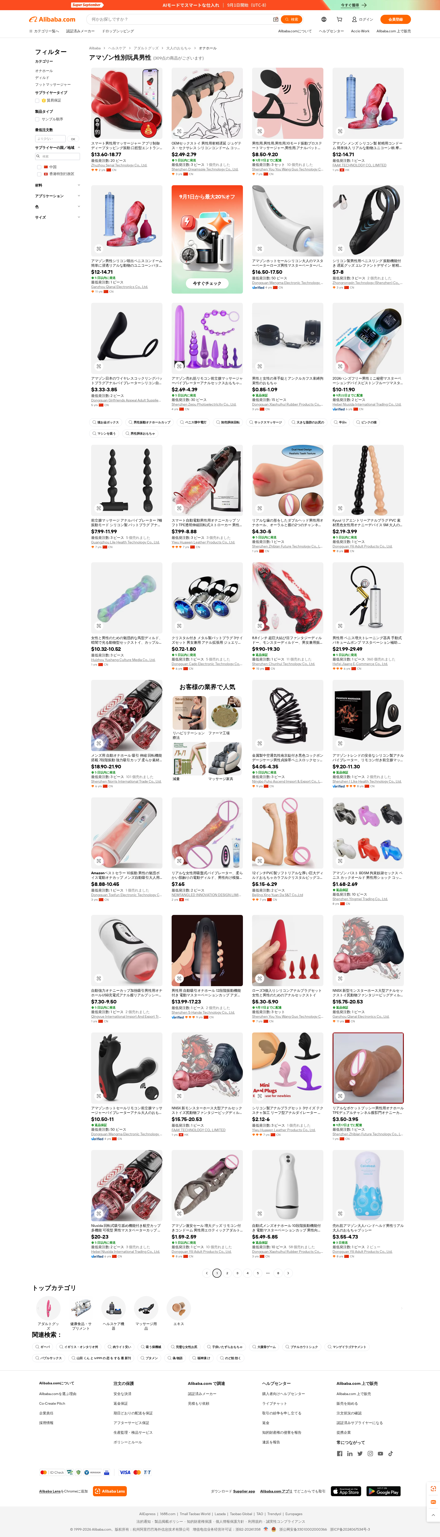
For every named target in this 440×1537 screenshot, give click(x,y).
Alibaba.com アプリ (276, 1491)
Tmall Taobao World (195, 1514)
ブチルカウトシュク (304, 1347)
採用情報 (46, 1423)
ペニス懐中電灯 (196, 422)
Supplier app (244, 1491)
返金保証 (121, 1403)
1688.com (167, 1514)
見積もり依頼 (198, 1403)
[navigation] (57, 661)
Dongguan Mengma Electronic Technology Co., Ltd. (287, 283)
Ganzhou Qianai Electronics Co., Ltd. (119, 287)
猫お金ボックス (108, 422)
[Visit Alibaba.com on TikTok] (391, 1453)
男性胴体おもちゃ (143, 433)
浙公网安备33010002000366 (303, 1529)
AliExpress (147, 1514)
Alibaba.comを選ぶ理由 (57, 1394)
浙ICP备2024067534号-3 (350, 1529)
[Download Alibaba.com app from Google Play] (383, 1491)
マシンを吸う (107, 433)
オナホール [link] (208, 48)
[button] (276, 19)
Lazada (220, 1514)
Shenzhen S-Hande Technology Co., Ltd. (203, 1012)
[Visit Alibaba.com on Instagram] (370, 1453)
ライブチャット (274, 1403)
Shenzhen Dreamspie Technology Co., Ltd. (205, 169)
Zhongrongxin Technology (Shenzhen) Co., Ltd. (368, 283)
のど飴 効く (233, 1358)
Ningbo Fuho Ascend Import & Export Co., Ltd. (287, 781)
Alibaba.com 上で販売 (354, 1394)
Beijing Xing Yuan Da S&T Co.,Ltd (277, 895)
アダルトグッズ (146, 48)
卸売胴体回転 (230, 422)
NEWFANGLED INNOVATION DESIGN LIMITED (207, 895)
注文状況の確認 (349, 1413)
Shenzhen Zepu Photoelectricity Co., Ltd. (204, 404)
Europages (293, 1514)
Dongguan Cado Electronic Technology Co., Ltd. (207, 664)
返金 (265, 1423)
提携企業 (344, 1432)
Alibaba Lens (50, 1491)
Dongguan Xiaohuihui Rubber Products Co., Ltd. (287, 404)
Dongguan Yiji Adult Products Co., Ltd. (362, 546)
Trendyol (274, 1514)
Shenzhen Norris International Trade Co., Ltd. (126, 781)
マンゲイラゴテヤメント (349, 1347)
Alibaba (95, 48)
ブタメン (152, 1358)
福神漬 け (203, 1358)
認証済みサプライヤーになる (360, 1423)
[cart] (340, 20)
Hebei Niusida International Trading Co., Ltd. (367, 404)
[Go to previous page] (206, 1273)
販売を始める (347, 1403)
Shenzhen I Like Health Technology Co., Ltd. (367, 781)
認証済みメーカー (202, 1394)
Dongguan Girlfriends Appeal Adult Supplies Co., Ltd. (126, 400)
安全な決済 (122, 1394)
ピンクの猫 (369, 422)
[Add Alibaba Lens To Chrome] (110, 1491)
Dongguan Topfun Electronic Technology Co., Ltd (126, 895)
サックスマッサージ (268, 422)
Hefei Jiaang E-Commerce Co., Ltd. (360, 664)
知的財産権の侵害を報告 (281, 1432)
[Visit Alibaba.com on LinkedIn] (350, 1453)
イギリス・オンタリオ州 (81, 1347)
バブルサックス (51, 1358)
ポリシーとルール (128, 1442)
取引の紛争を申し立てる (281, 1413)
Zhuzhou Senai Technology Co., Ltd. (119, 165)
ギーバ (45, 1347)
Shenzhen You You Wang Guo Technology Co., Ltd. (287, 169)
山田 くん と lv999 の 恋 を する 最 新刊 (104, 1358)
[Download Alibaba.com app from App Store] (346, 1491)
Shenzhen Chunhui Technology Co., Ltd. (283, 664)
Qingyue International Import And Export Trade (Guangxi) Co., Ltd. (126, 1016)
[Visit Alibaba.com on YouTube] (380, 1453)
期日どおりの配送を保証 (133, 1413)
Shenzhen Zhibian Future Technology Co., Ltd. (287, 546)
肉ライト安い (122, 1347)
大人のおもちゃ (178, 48)
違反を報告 (271, 1442)
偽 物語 (178, 1358)
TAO (259, 1514)
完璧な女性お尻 (186, 1347)
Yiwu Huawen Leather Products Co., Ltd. (203, 542)
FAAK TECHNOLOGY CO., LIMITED (360, 165)
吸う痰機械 (153, 1347)
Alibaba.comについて (56, 1383)
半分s (343, 422)
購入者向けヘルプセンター (283, 1394)
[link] (433, 1488)
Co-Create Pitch (52, 1403)
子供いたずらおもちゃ (227, 1347)
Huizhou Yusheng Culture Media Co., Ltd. (123, 660)
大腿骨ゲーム (266, 1347)
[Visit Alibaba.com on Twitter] (360, 1453)
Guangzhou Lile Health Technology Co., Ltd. (125, 542)
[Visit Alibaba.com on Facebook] (340, 1453)
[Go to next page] (288, 1273)
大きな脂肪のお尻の (310, 422)
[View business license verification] (266, 1529)
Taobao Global (241, 1514)
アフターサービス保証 (131, 1423)
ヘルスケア (117, 48)
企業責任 (46, 1413)
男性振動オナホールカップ (152, 422)
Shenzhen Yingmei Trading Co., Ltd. (360, 899)
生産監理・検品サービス (133, 1432)
